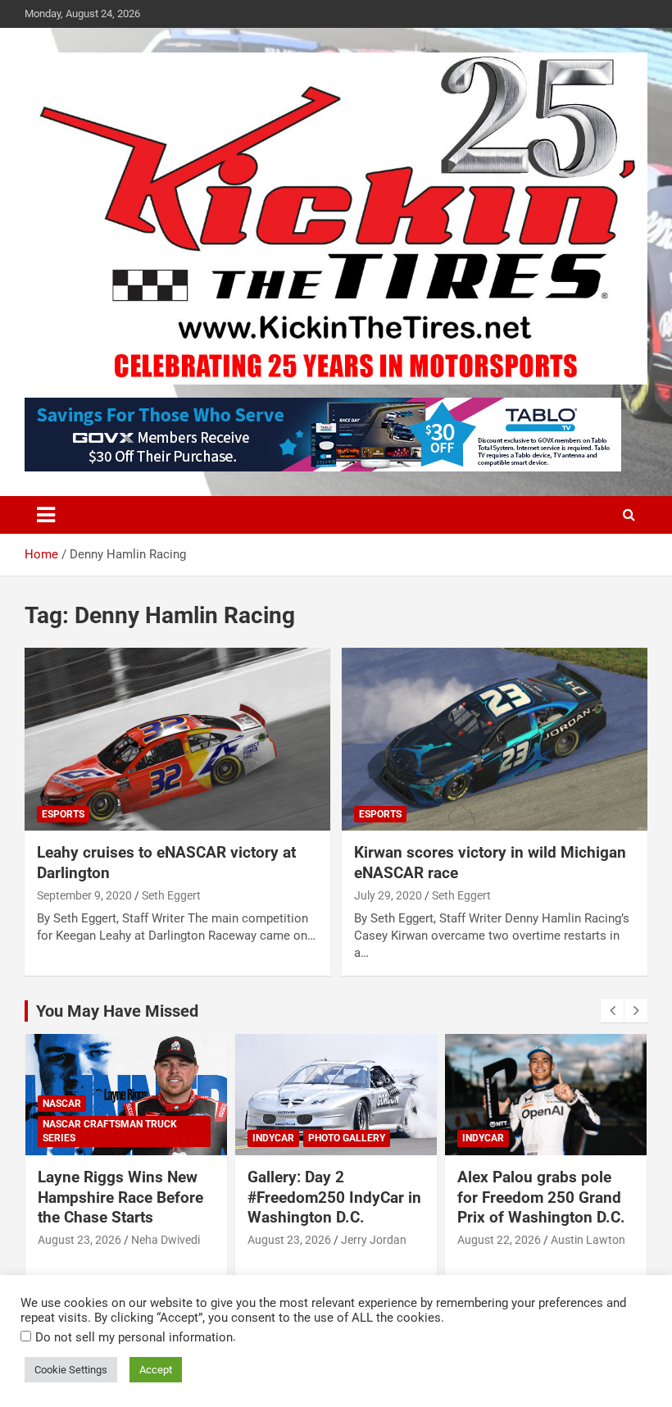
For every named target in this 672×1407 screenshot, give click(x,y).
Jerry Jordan (373, 1239)
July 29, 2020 (388, 895)
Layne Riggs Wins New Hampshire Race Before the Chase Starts (120, 1197)
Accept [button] (155, 1370)
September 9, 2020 (84, 895)
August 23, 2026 (79, 1239)
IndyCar (273, 1138)
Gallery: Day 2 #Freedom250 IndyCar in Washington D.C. (334, 1197)
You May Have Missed (117, 1011)
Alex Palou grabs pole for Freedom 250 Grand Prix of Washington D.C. (541, 1197)
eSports (63, 814)
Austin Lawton (588, 1239)
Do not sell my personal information (134, 1337)
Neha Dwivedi (165, 1239)
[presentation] (612, 1010)
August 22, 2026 (499, 1239)
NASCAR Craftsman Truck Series (110, 1131)
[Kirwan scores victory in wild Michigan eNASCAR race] (494, 739)
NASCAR (62, 1103)
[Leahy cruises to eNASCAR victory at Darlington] (177, 739)
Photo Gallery (346, 1138)
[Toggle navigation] (46, 515)
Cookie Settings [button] (70, 1370)
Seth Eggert (171, 895)
